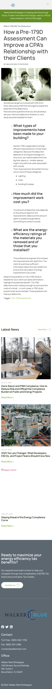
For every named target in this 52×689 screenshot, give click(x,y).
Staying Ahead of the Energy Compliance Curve (23, 519)
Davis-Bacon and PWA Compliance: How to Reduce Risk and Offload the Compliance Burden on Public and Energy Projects (24, 388)
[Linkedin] (11, 626)
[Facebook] (2, 626)
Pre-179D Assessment (21, 298)
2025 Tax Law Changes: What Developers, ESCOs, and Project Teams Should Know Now (25, 454)
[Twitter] (6, 626)
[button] (47, 4)
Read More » (7, 397)
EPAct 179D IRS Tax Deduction (17, 26)
